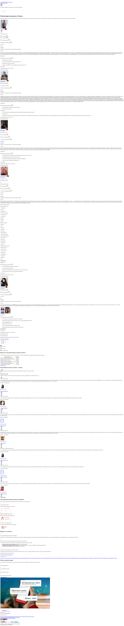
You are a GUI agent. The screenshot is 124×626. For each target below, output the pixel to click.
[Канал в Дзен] (4, 619)
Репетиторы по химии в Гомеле (79, 558)
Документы (12, 618)
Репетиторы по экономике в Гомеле (90, 558)
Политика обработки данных (5, 618)
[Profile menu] (1, 5)
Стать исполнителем (20, 616)
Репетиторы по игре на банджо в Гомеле (53, 558)
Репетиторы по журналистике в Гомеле (67, 558)
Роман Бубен (2, 29)
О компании (9, 617)
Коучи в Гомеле (114, 558)
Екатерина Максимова (4, 391)
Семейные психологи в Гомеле (19, 558)
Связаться (2, 47)
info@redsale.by (7, 613)
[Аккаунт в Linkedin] (6, 619)
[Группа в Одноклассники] (2, 619)
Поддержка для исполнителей (29, 616)
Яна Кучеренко (2, 287)
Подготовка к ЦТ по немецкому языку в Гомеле (104, 558)
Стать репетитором (3, 577)
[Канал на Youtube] (5, 619)
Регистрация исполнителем (12, 616)
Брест (7, 554)
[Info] (7, 36)
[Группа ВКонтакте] (1, 619)
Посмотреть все (3, 260)
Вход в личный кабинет (4, 616)
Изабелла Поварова (3, 176)
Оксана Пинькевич (3, 493)
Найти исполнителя (9, 2)
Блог (14, 618)
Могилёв (4, 554)
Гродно (11, 554)
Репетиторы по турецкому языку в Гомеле (7, 558)
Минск (9, 554)
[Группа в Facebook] (3, 619)
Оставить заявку (3, 365)
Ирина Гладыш (2, 443)
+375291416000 (2, 2)
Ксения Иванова (3, 425)
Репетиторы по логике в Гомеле (42, 558)
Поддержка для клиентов (15, 617)
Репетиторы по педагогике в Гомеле (31, 558)
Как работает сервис (3, 617)
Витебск (1, 554)
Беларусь (3, 621)
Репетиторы (4, 610)
